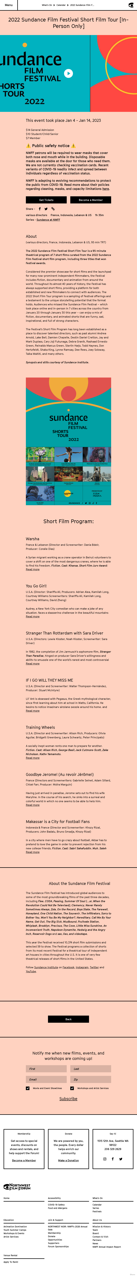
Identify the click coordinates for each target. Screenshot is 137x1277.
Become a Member (91, 199)
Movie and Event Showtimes (47, 1088)
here (105, 189)
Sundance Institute (46, 967)
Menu (9, 5)
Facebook (68, 967)
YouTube (31, 971)
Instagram (82, 967)
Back (68, 1019)
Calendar (61, 5)
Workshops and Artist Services (93, 1088)
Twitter (94, 967)
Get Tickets (46, 199)
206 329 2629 (113, 1149)
